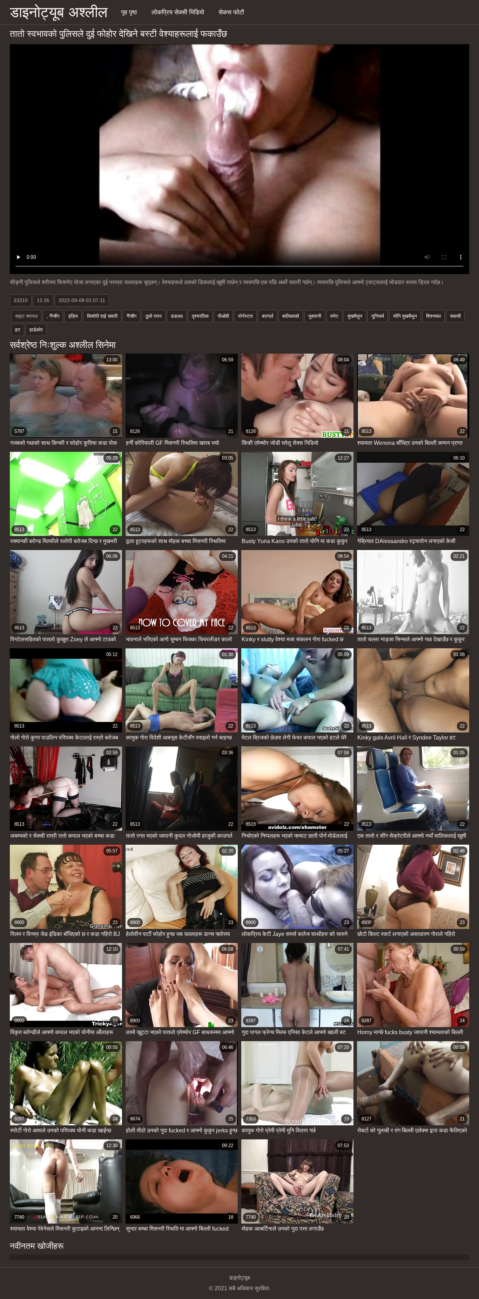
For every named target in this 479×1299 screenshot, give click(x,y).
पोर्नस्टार (245, 316)
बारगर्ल (267, 316)
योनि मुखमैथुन (405, 316)
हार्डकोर (36, 330)
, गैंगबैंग (53, 316)
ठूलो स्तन (154, 316)
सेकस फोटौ (231, 12)
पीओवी (223, 316)
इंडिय (73, 316)
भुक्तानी (314, 316)
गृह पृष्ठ (129, 12)
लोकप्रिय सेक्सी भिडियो (177, 12)
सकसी (455, 316)
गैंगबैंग (131, 316)
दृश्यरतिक (200, 316)
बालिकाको (290, 316)
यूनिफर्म (377, 316)
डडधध (177, 316)
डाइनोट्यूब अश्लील (59, 12)
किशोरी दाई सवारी (102, 316)
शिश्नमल (433, 316)
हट (17, 330)
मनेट (334, 316)
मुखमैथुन (355, 316)
